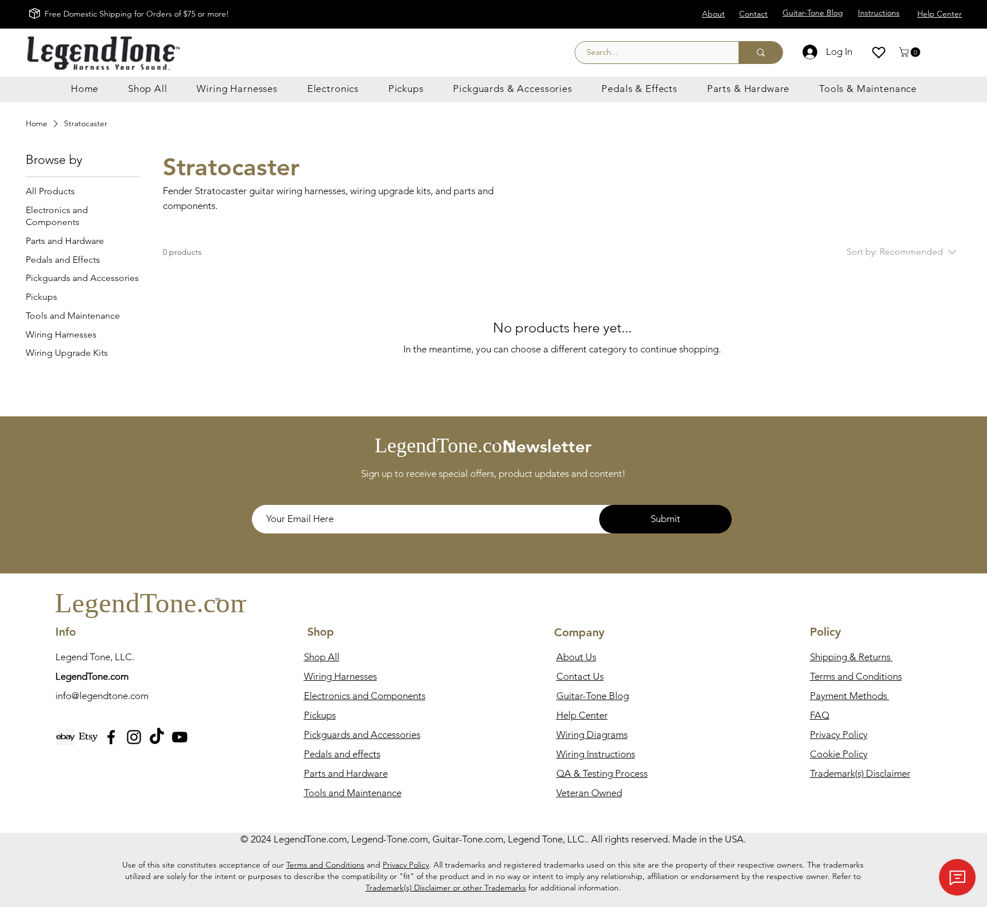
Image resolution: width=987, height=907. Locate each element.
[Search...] (761, 52)
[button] (910, 52)
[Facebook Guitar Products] (111, 737)
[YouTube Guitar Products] (179, 737)
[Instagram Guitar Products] (134, 737)
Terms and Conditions (325, 865)
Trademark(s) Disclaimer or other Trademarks (446, 887)
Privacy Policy (406, 865)
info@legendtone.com (102, 695)
